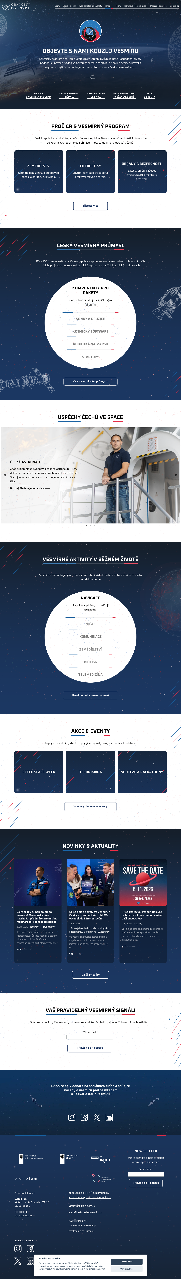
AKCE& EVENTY (149, 95)
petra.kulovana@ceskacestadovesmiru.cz (89, 1197)
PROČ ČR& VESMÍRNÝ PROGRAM (38, 95)
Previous (5, 475)
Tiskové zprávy (47, 927)
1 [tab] (86, 525)
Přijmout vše (126, 1262)
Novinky (34, 927)
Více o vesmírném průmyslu (90, 381)
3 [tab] (94, 525)
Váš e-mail (89, 1032)
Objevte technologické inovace (29, 490)
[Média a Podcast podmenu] (166, 6)
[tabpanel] (90, 475)
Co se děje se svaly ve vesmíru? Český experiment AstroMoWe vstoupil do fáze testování (89, 915)
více (19, 949)
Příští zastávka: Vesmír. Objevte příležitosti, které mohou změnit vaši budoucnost (142, 915)
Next (176, 475)
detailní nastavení (97, 1269)
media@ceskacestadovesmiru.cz (85, 1212)
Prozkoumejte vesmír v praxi (90, 695)
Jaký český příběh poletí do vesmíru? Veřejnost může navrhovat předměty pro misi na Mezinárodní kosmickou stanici (37, 917)
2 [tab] (90, 525)
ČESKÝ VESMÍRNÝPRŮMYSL (68, 95)
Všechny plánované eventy (90, 806)
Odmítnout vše (126, 1269)
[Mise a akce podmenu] (146, 6)
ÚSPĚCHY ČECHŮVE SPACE (96, 95)
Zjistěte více (90, 205)
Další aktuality (90, 974)
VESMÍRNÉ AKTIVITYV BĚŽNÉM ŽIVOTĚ (124, 95)
